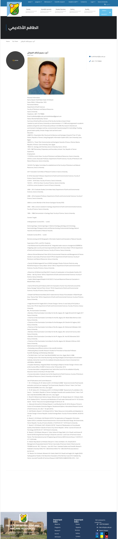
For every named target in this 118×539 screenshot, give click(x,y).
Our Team (15, 41)
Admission (58, 536)
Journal (57, 533)
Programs (57, 527)
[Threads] (106, 533)
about (29, 2)
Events (28, 9)
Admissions (47, 2)
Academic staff (73, 2)
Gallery (72, 9)
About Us (57, 524)
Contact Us (84, 2)
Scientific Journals (46, 9)
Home (8, 41)
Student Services (60, 9)
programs (37, 2)
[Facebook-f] (97, 533)
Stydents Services (78, 528)
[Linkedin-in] (97, 536)
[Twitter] (101, 533)
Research (57, 530)
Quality (87, 9)
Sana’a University (102, 2)
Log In (92, 2)
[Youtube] (106, 536)
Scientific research (60, 2)
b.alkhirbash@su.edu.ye (98, 56)
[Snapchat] (101, 536)
